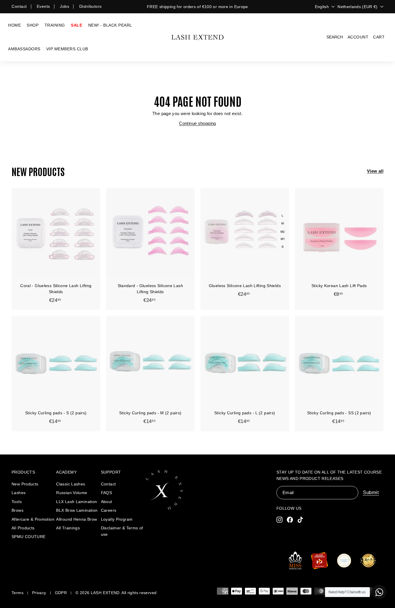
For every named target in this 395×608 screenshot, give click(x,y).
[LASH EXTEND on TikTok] (300, 519)
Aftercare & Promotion (33, 519)
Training (55, 25)
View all (375, 171)
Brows (17, 510)
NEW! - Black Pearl (110, 25)
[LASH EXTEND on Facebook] (290, 519)
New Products (25, 484)
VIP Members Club (67, 49)
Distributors (90, 6)
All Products (23, 528)
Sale (76, 25)
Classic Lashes (70, 484)
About (106, 501)
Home (14, 25)
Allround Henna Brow (76, 519)
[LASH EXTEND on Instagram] (279, 519)
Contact (19, 6)
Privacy (39, 592)
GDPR (61, 592)
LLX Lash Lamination (76, 501)
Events (43, 6)
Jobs (64, 6)
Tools (17, 501)
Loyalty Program (117, 519)
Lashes (18, 492)
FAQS (106, 492)
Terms (17, 592)
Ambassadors (24, 49)
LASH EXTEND (105, 592)
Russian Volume (71, 492)
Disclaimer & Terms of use (122, 531)
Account (358, 37)
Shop (32, 25)
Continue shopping (197, 123)
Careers (109, 510)
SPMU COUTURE (29, 536)
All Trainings (68, 528)
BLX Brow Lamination (76, 510)
